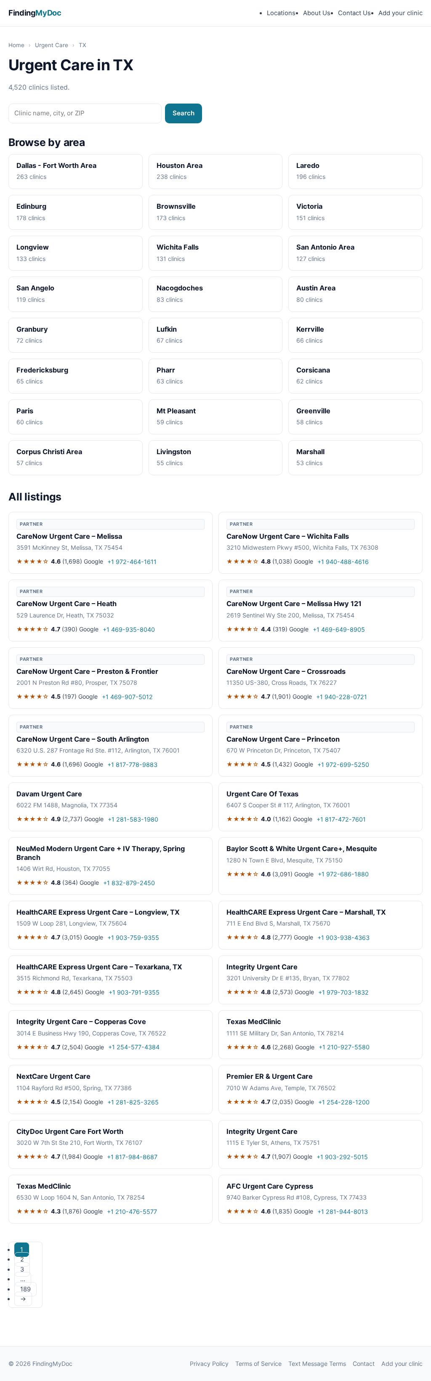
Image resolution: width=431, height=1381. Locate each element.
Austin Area (315, 288)
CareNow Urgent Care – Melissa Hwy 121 (294, 603)
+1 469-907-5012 (127, 696)
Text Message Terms (317, 1363)
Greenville (313, 411)
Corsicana (313, 370)
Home (16, 45)
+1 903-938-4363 (343, 937)
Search (183, 113)
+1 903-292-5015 (342, 1156)
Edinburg (31, 206)
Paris (24, 411)
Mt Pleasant (176, 411)
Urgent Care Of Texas (262, 794)
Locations (281, 13)
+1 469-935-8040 (129, 629)
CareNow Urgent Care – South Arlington (82, 739)
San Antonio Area (325, 247)
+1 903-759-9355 (133, 937)
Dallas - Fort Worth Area (56, 165)
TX (82, 45)
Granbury (32, 329)
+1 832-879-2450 (129, 882)
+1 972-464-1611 (132, 561)
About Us (316, 13)
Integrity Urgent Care (262, 967)
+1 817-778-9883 (132, 764)
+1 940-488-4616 (343, 561)
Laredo (307, 165)
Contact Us (354, 13)
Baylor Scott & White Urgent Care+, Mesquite (301, 848)
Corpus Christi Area (49, 451)
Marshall (310, 451)
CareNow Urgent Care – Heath (66, 603)
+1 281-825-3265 (133, 1102)
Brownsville (176, 206)
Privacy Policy (209, 1363)
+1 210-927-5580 (344, 1047)
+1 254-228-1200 (344, 1102)
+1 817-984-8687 (132, 1156)
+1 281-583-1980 (133, 819)
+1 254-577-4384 (134, 1047)
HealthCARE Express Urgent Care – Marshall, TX (306, 912)
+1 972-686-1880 (343, 874)
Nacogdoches (180, 288)
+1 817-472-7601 (341, 819)
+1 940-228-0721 (341, 696)
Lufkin (167, 329)
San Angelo (35, 288)
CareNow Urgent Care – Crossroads (286, 671)
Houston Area (179, 165)
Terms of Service (258, 1363)
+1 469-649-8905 (339, 629)
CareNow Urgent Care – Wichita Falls (287, 536)
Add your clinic (400, 13)
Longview (32, 247)
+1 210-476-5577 (132, 1211)
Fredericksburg (42, 370)
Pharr (166, 370)
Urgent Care (51, 45)
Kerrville (310, 329)
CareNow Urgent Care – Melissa (69, 536)
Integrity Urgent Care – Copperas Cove (81, 1021)
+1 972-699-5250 (343, 764)
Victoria (309, 206)
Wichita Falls (178, 247)
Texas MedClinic (253, 1021)
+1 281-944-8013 (342, 1211)
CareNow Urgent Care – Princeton (283, 739)
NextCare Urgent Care (53, 1076)
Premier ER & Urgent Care (269, 1076)
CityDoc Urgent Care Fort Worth (69, 1131)
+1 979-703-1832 (343, 992)
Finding (34, 12)
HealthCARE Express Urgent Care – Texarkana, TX (99, 967)
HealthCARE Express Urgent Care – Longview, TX (98, 912)
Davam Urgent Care (49, 794)
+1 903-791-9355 (134, 992)
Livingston (174, 451)
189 (25, 1289)
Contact (364, 1363)
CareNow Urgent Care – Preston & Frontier (87, 671)
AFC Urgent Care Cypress (269, 1186)
